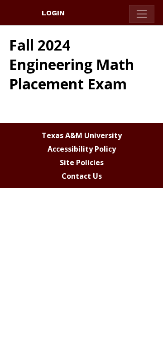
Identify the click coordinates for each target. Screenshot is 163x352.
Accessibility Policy (82, 149)
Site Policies (82, 162)
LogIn (53, 13)
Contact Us (82, 176)
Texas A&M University (82, 135)
